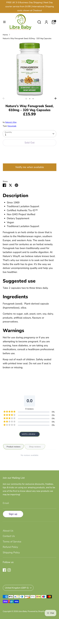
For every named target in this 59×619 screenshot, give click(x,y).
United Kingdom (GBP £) (17, 587)
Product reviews (13, 446)
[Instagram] (9, 570)
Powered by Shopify (36, 611)
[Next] (55, 98)
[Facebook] (4, 570)
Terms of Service (12, 541)
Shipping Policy (11, 552)
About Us (8, 530)
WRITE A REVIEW (28, 434)
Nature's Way (11, 122)
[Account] (46, 21)
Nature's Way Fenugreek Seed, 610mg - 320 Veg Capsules (27, 38)
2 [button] (29, 98)
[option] (29, 69)
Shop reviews (35, 446)
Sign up (13, 514)
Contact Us (9, 536)
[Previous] (4, 98)
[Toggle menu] (3, 22)
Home (5, 34)
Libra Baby (22, 611)
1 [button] (26, 98)
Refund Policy (10, 547)
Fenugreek (12, 126)
